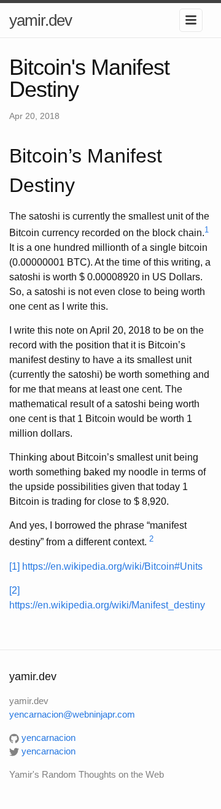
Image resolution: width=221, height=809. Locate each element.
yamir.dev (40, 20)
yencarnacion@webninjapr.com (72, 714)
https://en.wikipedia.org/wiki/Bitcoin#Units (112, 566)
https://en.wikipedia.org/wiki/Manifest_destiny (107, 605)
